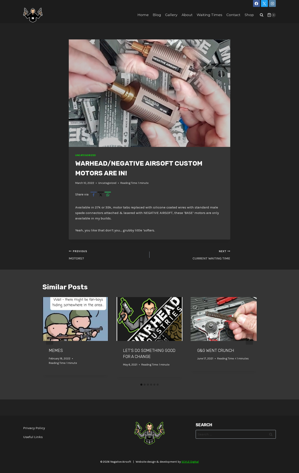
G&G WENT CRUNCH (215, 350)
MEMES (56, 350)
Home (143, 15)
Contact (233, 15)
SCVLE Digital (190, 461)
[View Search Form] (261, 15)
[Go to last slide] (49, 339)
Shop (249, 15)
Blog (157, 15)
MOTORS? (78, 255)
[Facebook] (256, 3)
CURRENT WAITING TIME (211, 255)
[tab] (141, 385)
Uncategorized (85, 155)
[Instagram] (272, 3)
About (187, 15)
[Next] (249, 339)
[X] (264, 3)
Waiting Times (209, 15)
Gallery (171, 15)
